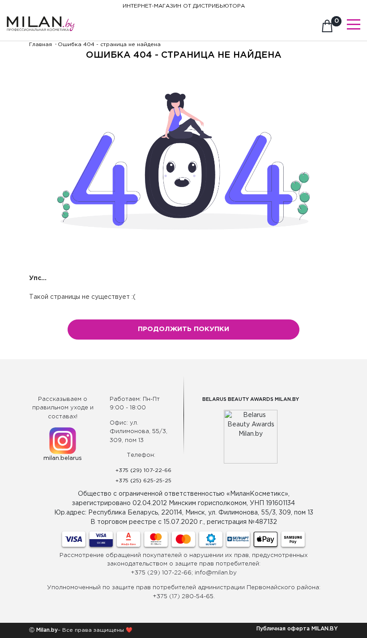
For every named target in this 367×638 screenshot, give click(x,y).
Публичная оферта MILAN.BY (297, 628)
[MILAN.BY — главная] (41, 18)
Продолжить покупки (183, 329)
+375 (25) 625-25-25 (143, 480)
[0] (327, 28)
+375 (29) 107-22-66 (143, 470)
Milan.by (46, 630)
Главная (40, 44)
